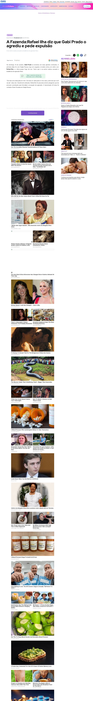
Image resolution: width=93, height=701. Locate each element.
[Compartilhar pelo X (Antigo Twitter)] (74, 55)
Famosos (22, 6)
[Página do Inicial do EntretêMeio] (8, 6)
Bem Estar (62, 1)
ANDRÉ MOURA (63, 6)
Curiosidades (67, 1)
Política (50, 1)
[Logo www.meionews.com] (3, 1)
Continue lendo (32, 113)
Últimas (71, 6)
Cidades (54, 1)
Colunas (83, 1)
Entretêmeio (46, 1)
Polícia (58, 1)
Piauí (76, 1)
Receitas (72, 1)
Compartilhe (68, 55)
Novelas (36, 6)
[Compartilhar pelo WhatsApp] (78, 55)
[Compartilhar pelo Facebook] (81, 55)
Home (39, 13)
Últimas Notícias (89, 1)
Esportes (79, 1)
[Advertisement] (46, 25)
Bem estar (30, 6)
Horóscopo (54, 6)
